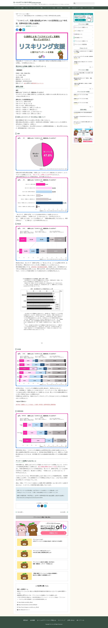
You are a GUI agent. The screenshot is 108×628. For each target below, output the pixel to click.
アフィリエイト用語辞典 (81, 44)
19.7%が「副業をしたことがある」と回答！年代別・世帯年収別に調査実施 (36, 404)
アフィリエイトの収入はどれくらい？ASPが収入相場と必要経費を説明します (42, 551)
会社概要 (32, 620)
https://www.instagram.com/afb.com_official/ (29, 607)
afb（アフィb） (81, 620)
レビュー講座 (67, 7)
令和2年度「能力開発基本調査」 (39, 267)
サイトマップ (61, 620)
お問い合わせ (70, 620)
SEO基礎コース (78, 37)
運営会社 (25, 620)
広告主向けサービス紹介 (77, 7)
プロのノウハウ (28, 7)
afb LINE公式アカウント (24, 609)
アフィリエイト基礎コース (81, 27)
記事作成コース (78, 34)
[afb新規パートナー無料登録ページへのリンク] (83, 17)
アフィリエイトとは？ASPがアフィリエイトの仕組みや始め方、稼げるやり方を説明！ (48, 540)
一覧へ (90, 67)
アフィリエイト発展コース (81, 41)
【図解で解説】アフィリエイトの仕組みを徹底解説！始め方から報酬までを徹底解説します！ (45, 574)
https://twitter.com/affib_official (25, 602)
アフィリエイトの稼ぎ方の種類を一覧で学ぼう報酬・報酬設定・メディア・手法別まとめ (44, 562)
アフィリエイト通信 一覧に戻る (42, 517)
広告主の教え (60, 7)
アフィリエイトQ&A (89, 7)
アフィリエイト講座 (19, 7)
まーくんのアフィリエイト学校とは (46, 620)
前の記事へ (20, 512)
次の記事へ (63, 512)
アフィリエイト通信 (38, 7)
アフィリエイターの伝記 (49, 7)
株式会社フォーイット (38, 83)
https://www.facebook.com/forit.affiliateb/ (28, 604)
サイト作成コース (79, 30)
